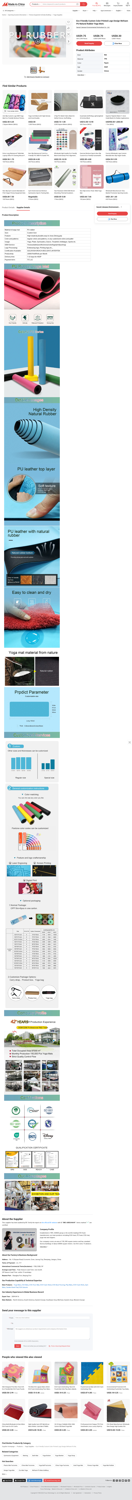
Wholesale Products (66, 1486)
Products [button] (35, 4)
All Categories (9, 11)
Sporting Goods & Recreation (17, 15)
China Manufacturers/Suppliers (49, 1486)
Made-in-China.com (57, 1489)
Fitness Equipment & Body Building (40, 15)
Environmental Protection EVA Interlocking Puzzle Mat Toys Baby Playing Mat (118, 1389)
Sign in (128, 5)
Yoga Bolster (47, 1455)
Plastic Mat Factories (10, 1465)
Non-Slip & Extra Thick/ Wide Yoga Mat (91, 192)
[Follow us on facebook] (114, 1480)
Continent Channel (90, 1486)
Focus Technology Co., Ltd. (51, 1493)
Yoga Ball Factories (45, 1465)
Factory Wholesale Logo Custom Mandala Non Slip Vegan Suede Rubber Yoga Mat (116, 154)
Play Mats (69, 1285)
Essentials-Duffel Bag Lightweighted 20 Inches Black (91, 117)
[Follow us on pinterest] (126, 1480)
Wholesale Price (78, 1486)
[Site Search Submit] (83, 4)
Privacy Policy (97, 1493)
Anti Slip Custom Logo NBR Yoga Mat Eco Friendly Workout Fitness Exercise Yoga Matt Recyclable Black (14, 117)
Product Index (101, 1486)
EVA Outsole (23, 1287)
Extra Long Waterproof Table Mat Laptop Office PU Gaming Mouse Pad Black (14, 154)
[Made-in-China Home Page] (13, 4)
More (4, 1474)
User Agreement (77, 1493)
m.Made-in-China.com (71, 1489)
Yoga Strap (71, 1455)
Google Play (20, 1480)
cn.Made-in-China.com (85, 1489)
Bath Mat (35, 1455)
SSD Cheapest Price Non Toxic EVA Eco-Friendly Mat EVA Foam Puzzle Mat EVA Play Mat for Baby (13, 1389)
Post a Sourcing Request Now (59, 1346)
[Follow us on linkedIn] (129, 1480)
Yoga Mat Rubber (108, 1465)
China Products (34, 1486)
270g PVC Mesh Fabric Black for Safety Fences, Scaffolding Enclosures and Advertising (64, 117)
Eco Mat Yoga (23, 1470)
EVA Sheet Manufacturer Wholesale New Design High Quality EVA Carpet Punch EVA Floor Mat (118, 1426)
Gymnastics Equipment (11, 1455)
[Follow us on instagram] (120, 1480)
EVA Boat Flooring (58, 1285)
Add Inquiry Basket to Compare (38, 77)
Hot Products (24, 1486)
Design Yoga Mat (9, 1470)
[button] (77, 4)
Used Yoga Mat (78, 1465)
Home (4, 15)
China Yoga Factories (62, 1465)
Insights (109, 1486)
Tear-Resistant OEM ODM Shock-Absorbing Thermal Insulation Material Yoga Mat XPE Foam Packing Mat (64, 192)
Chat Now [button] (118, 43)
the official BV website (49, 1222)
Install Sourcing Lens (53, 1480)
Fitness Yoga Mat (92, 1465)
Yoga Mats (17, 1285)
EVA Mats (25, 1285)
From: (11, 1318)
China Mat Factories (28, 1465)
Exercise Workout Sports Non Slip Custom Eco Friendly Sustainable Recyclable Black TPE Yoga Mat (90, 154)
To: (12, 1323)
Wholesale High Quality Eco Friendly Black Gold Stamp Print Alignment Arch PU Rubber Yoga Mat (65, 154)
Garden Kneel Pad (12, 1287)
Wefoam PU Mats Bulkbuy (40, 1470)
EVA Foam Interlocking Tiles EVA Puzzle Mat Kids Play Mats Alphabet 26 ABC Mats (65, 1389)
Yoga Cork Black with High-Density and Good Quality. (39, 117)
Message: (10, 1329)
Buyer (85, 11)
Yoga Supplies (57, 15)
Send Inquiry (89, 43)
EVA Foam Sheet (46, 1285)
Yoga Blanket (59, 1455)
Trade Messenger (34, 1480)
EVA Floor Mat (34, 1285)
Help (94, 11)
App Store (7, 1480)
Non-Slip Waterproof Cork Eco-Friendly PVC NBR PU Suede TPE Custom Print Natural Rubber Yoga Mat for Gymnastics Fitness (39, 154)
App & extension (106, 11)
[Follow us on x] (117, 1480)
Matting (25, 1455)
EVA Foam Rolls (78, 1285)
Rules (128, 11)
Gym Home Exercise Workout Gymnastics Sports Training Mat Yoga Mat (38, 192)
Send (17, 1346)
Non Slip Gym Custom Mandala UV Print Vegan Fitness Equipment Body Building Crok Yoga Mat (14, 192)
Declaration (87, 1493)
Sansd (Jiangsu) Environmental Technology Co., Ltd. (93, 27)
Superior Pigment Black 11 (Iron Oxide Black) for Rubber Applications (117, 117)
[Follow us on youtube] (123, 1480)
